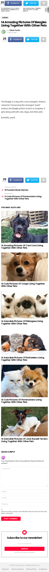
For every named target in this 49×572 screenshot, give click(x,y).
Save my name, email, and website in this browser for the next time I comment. (24, 512)
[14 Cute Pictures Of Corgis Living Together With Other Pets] (24, 267)
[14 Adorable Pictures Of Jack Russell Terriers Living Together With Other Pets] (24, 421)
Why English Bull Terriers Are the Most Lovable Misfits (32, 9)
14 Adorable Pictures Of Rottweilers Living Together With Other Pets (22, 359)
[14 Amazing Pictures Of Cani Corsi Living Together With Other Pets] (24, 227)
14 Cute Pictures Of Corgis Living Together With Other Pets (23, 285)
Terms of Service (17, 569)
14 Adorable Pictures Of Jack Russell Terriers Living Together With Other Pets (24, 440)
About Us (5, 569)
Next (48, 10)
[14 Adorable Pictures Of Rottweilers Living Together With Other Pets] (24, 341)
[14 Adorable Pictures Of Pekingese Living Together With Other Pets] (24, 305)
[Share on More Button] (43, 39)
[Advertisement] (24, 71)
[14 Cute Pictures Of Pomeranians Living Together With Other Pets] (24, 381)
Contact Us (43, 569)
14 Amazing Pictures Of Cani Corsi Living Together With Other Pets (22, 246)
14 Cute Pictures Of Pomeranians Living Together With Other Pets (21, 401)
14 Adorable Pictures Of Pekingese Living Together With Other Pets (22, 322)
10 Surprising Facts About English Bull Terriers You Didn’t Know (10, 9)
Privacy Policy (31, 569)
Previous (1, 10)
